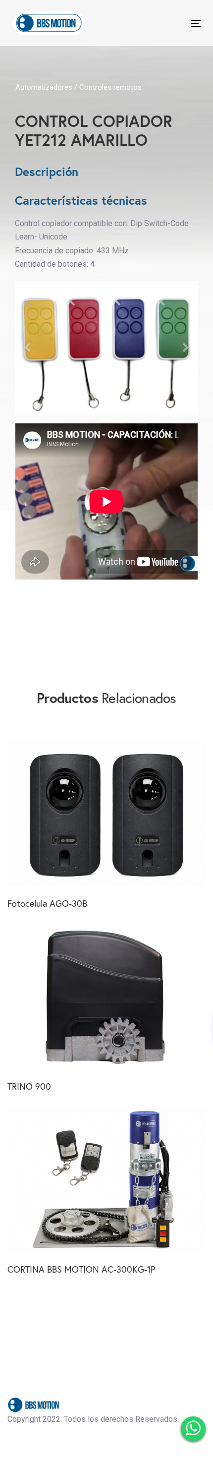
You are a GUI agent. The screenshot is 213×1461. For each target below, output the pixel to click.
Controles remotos (110, 87)
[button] (29, 348)
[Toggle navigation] (169, 23)
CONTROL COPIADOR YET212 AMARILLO (93, 131)
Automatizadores (44, 87)
